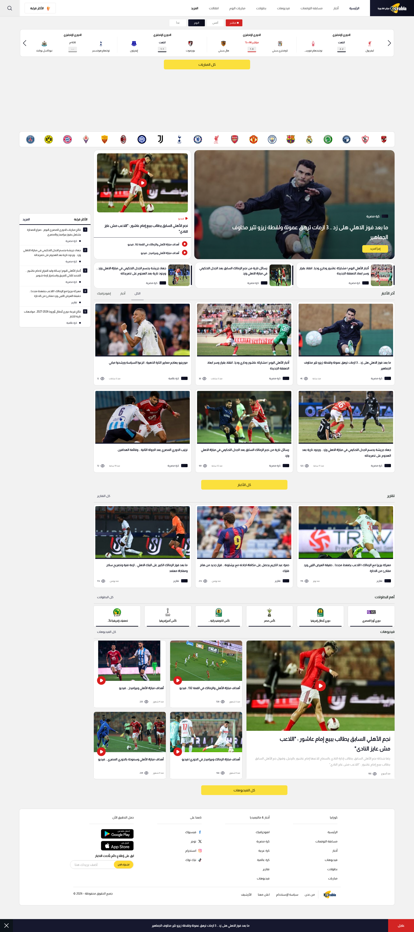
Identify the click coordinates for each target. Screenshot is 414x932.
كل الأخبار (244, 485)
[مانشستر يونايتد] (253, 139)
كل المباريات (207, 64)
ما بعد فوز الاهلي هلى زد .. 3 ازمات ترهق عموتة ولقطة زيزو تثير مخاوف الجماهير (200, 925)
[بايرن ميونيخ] (67, 139)
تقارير (266, 869)
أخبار (336, 8)
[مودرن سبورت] (328, 139)
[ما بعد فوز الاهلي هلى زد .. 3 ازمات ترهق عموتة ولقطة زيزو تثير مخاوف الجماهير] (294, 204)
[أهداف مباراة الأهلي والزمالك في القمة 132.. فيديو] (142, 244)
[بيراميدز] (346, 139)
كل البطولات (105, 597)
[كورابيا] (392, 8)
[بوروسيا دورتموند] (48, 139)
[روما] (104, 139)
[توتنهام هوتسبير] (179, 139)
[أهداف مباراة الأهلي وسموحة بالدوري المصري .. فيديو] (130, 745)
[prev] (389, 43)
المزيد (26, 219)
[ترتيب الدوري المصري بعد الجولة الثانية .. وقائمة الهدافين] (141, 430)
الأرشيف (246, 894)
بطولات (261, 8)
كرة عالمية (263, 860)
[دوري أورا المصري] (371, 615)
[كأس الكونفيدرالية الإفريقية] (219, 615)
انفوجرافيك (263, 832)
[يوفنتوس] (160, 139)
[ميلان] (123, 139)
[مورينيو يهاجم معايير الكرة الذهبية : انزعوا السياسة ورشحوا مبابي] (141, 343)
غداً (178, 22)
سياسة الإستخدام (287, 894)
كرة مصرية (263, 841)
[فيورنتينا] (86, 139)
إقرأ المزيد (375, 248)
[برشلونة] (290, 139)
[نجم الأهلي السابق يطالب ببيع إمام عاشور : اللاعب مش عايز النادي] (142, 193)
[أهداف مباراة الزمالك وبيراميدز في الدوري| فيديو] (206, 745)
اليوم (196, 22)
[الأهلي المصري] (384, 139)
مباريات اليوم (237, 8)
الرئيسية (354, 8)
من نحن (310, 894)
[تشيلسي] (197, 139)
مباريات (332, 878)
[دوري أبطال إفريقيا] (320, 615)
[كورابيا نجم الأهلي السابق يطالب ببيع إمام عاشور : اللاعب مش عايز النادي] (320, 710)
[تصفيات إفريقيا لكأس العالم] (117, 615)
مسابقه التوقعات (312, 8)
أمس (215, 22)
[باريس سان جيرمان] (30, 139)
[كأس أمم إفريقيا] (168, 615)
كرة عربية (264, 850)
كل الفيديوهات (106, 631)
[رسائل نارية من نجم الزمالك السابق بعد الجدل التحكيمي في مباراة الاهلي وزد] (244, 275)
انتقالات (214, 8)
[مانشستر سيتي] (272, 139)
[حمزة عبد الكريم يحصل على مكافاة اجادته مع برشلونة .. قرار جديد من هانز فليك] (243, 546)
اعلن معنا (264, 894)
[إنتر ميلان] (142, 139)
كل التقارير (103, 496)
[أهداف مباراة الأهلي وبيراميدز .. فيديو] (142, 252)
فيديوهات (283, 8)
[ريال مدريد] (309, 139)
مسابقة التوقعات (326, 841)
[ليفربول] (216, 139)
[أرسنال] (235, 139)
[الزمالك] (365, 139)
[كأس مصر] (269, 615)
